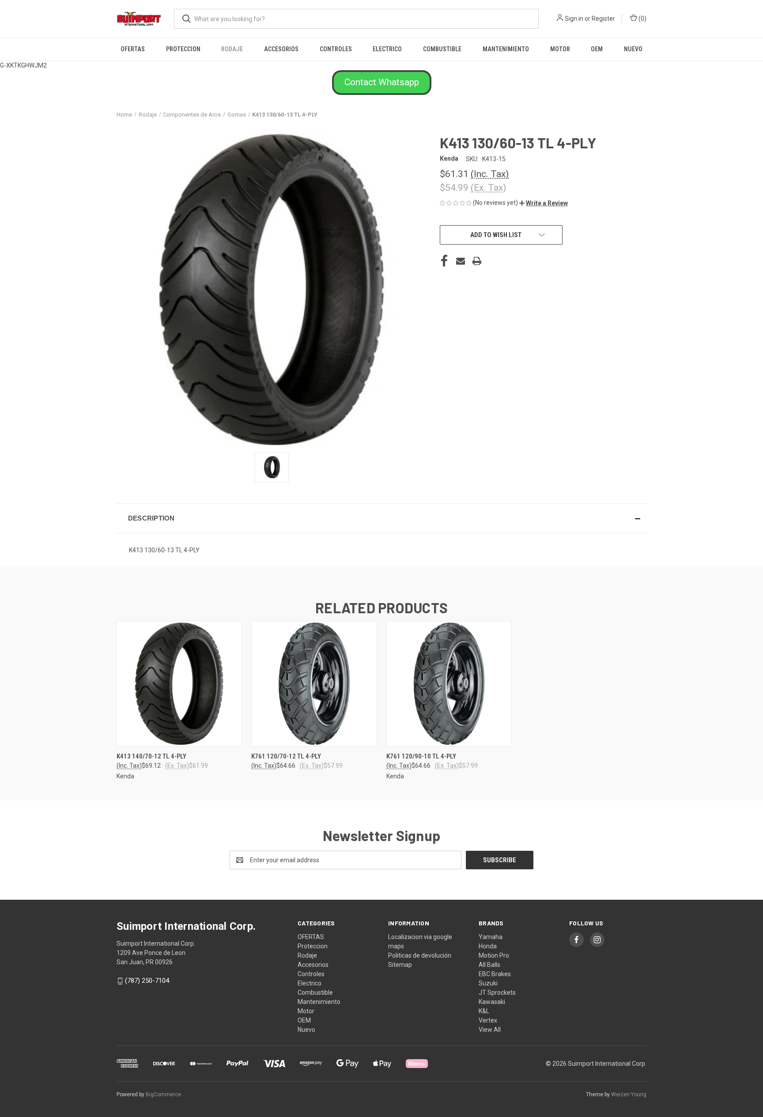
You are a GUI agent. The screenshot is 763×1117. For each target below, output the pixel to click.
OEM (597, 49)
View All (490, 1029)
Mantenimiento (506, 49)
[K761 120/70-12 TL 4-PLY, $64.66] (314, 684)
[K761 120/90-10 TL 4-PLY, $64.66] (449, 684)
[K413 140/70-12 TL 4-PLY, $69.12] (179, 684)
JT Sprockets (497, 992)
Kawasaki (492, 1001)
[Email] (460, 261)
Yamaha (490, 936)
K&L (484, 1011)
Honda (488, 946)
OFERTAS (133, 49)
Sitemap (400, 964)
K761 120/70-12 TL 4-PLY (286, 756)
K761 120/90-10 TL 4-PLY (421, 756)
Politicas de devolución (419, 955)
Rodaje (232, 49)
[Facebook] (444, 261)
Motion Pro (494, 955)
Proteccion (183, 49)
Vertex (488, 1020)
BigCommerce (163, 1094)
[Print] (476, 261)
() (641, 18)
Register (603, 18)
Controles (336, 49)
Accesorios (281, 49)
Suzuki (488, 983)
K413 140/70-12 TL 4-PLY (151, 756)
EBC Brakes (495, 973)
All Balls (489, 964)
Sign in (574, 18)
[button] (381, 82)
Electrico (387, 49)
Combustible (442, 49)
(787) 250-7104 (147, 981)
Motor (560, 49)
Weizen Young (628, 1094)
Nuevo (633, 49)
